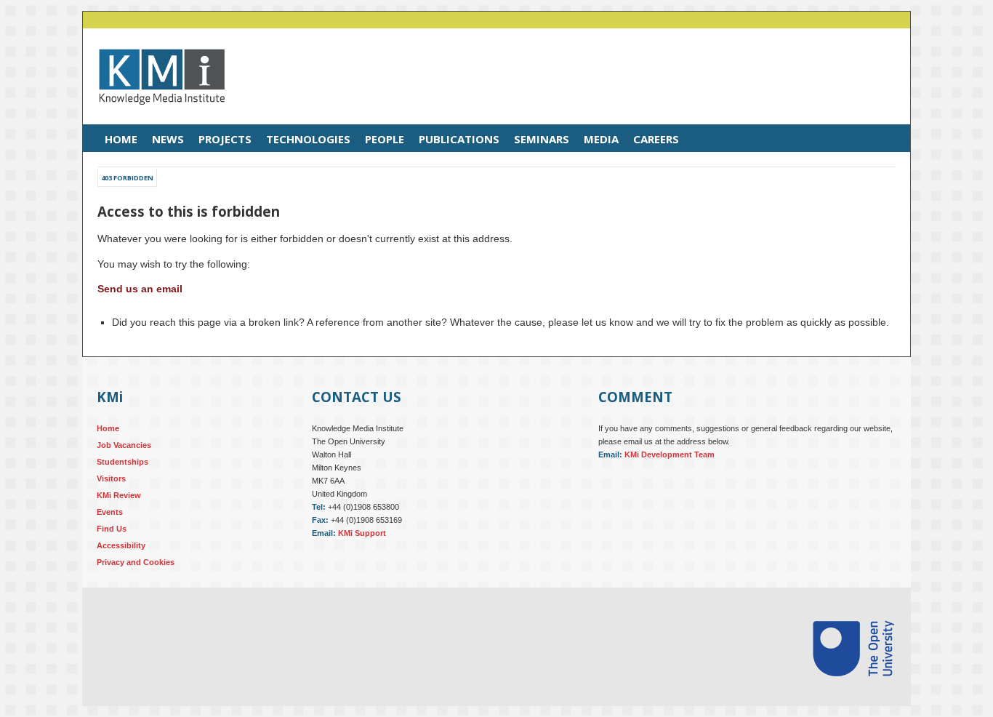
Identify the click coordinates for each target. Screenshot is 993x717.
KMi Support (362, 533)
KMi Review (119, 495)
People (384, 139)
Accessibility (121, 545)
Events (110, 512)
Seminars (541, 139)
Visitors (111, 478)
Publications (459, 139)
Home (121, 139)
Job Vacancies (124, 445)
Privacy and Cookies (135, 562)
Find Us (111, 528)
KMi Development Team (669, 454)
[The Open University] (853, 693)
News (168, 139)
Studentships (122, 461)
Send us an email (139, 289)
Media (601, 139)
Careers (656, 139)
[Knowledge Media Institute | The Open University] (154, 115)
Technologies (308, 139)
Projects (225, 139)
